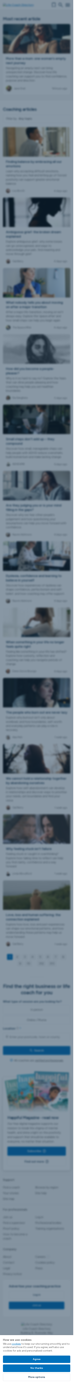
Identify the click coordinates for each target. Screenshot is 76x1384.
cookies (16, 1343)
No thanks (36, 1368)
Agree (37, 1359)
